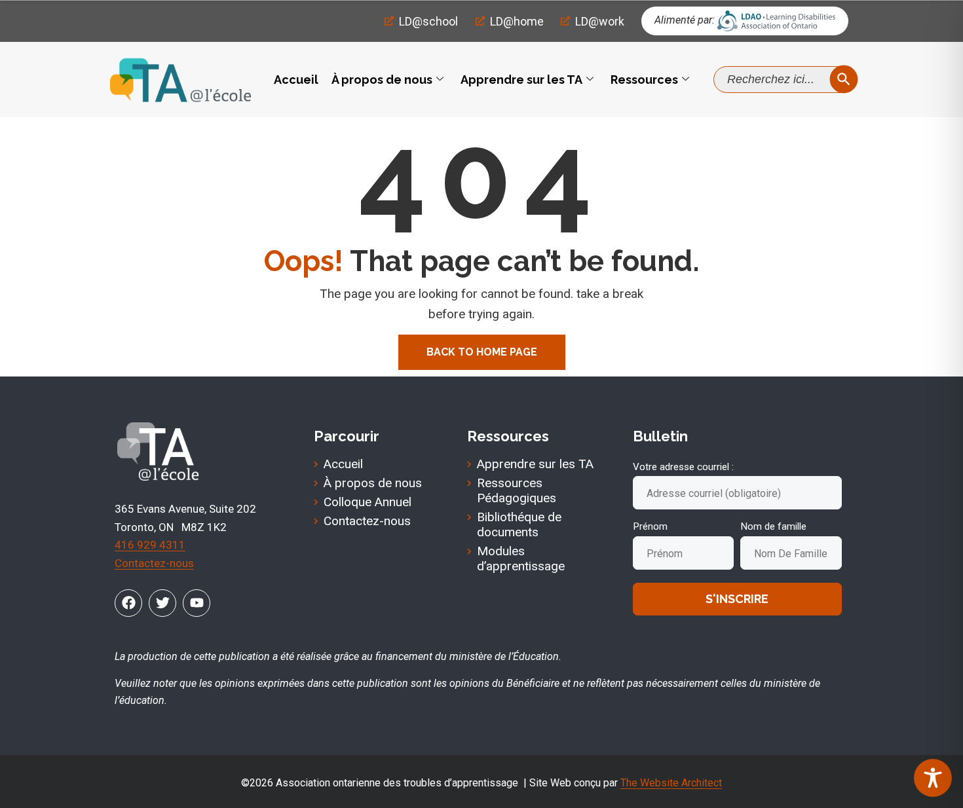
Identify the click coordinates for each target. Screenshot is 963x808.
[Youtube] (196, 603)
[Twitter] (162, 603)
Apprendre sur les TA (521, 79)
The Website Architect (671, 783)
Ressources (644, 79)
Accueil (296, 79)
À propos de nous (381, 79)
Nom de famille (773, 526)
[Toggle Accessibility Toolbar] (933, 778)
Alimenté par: (684, 20)
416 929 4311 (150, 544)
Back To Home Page (481, 352)
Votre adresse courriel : (683, 467)
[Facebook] (128, 603)
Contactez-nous (154, 563)
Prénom (650, 526)
